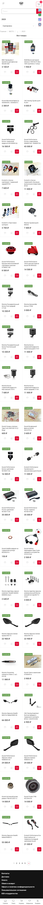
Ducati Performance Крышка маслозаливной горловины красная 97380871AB (10, 264)
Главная (3, 31)
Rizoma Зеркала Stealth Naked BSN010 (10, 836)
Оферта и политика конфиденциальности (18, 887)
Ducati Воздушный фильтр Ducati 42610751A (30, 428)
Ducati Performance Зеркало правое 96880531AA (30, 758)
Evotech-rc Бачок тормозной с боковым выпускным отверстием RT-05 (32, 183)
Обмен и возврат (8, 883)
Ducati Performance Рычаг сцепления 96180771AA (8, 510)
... (17, 31)
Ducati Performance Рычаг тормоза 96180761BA (30, 510)
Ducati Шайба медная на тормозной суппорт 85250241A (10, 550)
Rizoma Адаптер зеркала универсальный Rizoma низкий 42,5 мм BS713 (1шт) (32, 594)
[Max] (39, 19)
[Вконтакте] (39, 24)
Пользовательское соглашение (14, 890)
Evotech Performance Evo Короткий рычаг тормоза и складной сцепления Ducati (32, 838)
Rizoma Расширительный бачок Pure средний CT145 (10, 306)
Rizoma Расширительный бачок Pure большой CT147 (10, 347)
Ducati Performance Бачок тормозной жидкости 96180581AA (9, 141)
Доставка (5, 877)
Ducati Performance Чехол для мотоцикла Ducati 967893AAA (31, 263)
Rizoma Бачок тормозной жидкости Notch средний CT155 (31, 387)
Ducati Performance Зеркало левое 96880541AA (8, 758)
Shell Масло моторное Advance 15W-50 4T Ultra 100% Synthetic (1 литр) (32, 62)
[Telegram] (39, 10)
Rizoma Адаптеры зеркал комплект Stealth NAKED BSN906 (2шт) (10, 593)
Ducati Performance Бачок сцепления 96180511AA (8, 469)
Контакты (5, 873)
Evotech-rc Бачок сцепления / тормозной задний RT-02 (10, 182)
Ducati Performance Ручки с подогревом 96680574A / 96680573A (32, 141)
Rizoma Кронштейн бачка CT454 (30, 305)
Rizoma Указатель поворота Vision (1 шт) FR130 (9, 674)
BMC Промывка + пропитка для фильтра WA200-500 (9, 62)
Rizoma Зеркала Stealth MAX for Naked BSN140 (10, 714)
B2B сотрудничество (10, 894)
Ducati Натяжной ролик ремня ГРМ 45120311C (10, 797)
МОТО (11, 31)
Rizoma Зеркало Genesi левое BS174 (32, 635)
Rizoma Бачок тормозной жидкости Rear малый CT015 (9, 387)
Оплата (4, 880)
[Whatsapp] (39, 14)
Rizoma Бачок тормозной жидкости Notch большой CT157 (31, 347)
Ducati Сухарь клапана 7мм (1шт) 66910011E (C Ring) (10, 428)
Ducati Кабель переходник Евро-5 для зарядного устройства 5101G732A (32, 551)
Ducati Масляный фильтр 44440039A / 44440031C (10, 102)
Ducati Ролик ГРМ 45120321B (30, 797)
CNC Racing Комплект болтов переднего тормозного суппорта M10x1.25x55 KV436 (31, 716)
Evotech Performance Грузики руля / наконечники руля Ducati (32, 469)
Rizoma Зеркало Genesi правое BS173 (9, 635)
